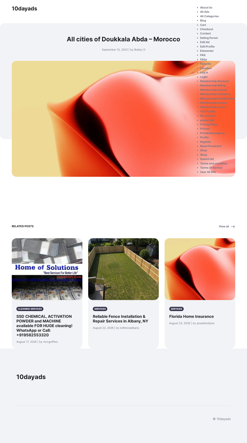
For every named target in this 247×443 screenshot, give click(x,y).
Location (206, 68)
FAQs (203, 59)
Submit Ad (207, 159)
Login (204, 76)
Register (205, 141)
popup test (207, 120)
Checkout (206, 29)
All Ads (204, 11)
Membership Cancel (213, 89)
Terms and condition (213, 163)
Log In (204, 72)
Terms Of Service (211, 167)
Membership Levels (213, 107)
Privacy (205, 128)
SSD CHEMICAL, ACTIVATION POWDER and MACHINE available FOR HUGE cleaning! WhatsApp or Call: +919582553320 (44, 325)
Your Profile (208, 111)
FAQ (203, 55)
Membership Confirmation (217, 98)
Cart (203, 24)
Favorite (205, 63)
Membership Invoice (213, 102)
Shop (203, 150)
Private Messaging (212, 133)
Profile (204, 137)
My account (208, 115)
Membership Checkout (215, 94)
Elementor (207, 50)
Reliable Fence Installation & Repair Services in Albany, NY (120, 318)
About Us (206, 7)
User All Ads (208, 171)
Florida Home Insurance (191, 316)
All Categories (209, 16)
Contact (205, 33)
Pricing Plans (208, 124)
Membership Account (214, 81)
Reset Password (210, 146)
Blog (203, 20)
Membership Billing (213, 85)
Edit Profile (207, 46)
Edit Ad (205, 42)
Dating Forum (209, 37)
